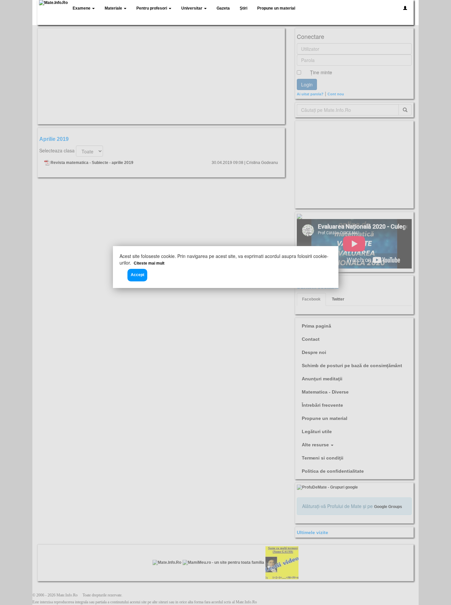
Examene (82, 8)
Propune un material (276, 8)
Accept (137, 274)
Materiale (114, 8)
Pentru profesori (152, 8)
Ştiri (243, 8)
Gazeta (223, 8)
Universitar (192, 8)
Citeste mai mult (149, 263)
